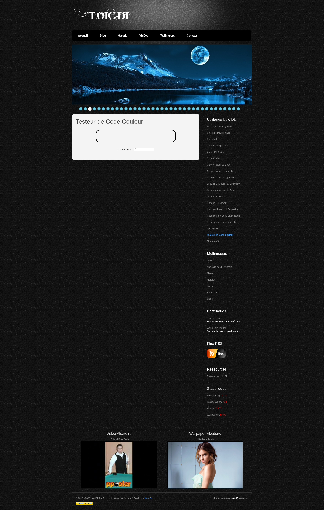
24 (184, 109)
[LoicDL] (102, 14)
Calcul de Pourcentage (218, 133)
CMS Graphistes (215, 152)
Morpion (211, 279)
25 (189, 109)
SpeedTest (212, 228)
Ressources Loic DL (217, 376)
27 (198, 109)
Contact (192, 35)
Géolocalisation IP (216, 196)
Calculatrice (213, 139)
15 (144, 109)
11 (126, 109)
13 (135, 109)
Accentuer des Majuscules (220, 126)
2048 (209, 260)
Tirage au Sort (214, 241)
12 (130, 109)
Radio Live (212, 292)
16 (148, 109)
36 (238, 109)
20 (166, 109)
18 (157, 109)
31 (216, 109)
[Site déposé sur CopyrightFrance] (84, 504)
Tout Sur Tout (213, 318)
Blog (103, 35)
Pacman (211, 286)
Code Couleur (214, 158)
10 (121, 109)
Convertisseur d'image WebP (222, 177)
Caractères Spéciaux (217, 145)
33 (225, 109)
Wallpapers (167, 35)
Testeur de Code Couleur (220, 235)
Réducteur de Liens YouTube (222, 222)
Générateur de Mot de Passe (221, 190)
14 (139, 109)
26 (193, 109)
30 (211, 109)
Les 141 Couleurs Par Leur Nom (223, 184)
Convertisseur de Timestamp (221, 171)
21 (171, 109)
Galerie (122, 35)
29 (207, 109)
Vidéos (143, 35)
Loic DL (149, 498)
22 (175, 109)
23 (180, 109)
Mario (210, 273)
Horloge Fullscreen (216, 203)
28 (202, 109)
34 (229, 109)
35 (234, 109)
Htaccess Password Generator (222, 209)
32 (220, 109)
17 (153, 109)
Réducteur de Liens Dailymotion (223, 215)
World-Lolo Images (216, 328)
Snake (210, 299)
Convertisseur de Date (218, 165)
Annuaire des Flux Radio (219, 267)
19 (162, 109)
